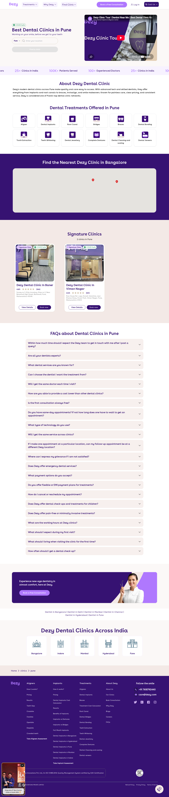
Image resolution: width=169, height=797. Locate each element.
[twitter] (135, 702)
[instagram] (155, 702)
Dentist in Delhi (75, 612)
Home (14, 670)
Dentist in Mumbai (93, 612)
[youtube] (142, 702)
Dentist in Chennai (113, 612)
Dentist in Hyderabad (76, 615)
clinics (23, 670)
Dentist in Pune (96, 615)
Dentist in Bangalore (55, 612)
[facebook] (148, 702)
